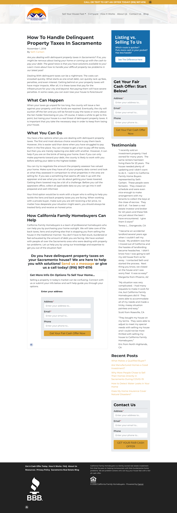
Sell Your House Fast (73, 14)
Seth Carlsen (37, 52)
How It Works (107, 14)
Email (47, 311)
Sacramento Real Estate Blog (65, 470)
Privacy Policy (43, 470)
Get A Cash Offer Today (36, 466)
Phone (47, 321)
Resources (30, 470)
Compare (93, 14)
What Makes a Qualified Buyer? (128, 360)
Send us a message (78, 264)
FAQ (65, 466)
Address (49, 301)
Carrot (140, 484)
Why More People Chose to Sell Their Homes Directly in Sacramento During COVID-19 (128, 376)
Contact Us (135, 14)
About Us (122, 14)
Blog (145, 14)
